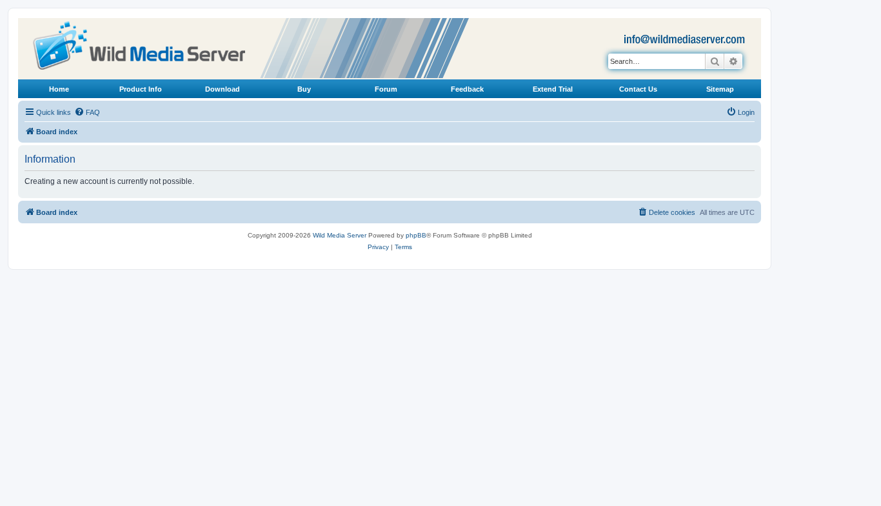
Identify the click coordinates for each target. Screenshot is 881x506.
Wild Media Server (339, 235)
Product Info (140, 89)
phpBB (416, 235)
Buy (304, 89)
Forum (386, 89)
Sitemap (720, 89)
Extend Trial (553, 89)
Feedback (467, 89)
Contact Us (638, 89)
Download (222, 89)
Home (59, 89)
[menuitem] (87, 112)
